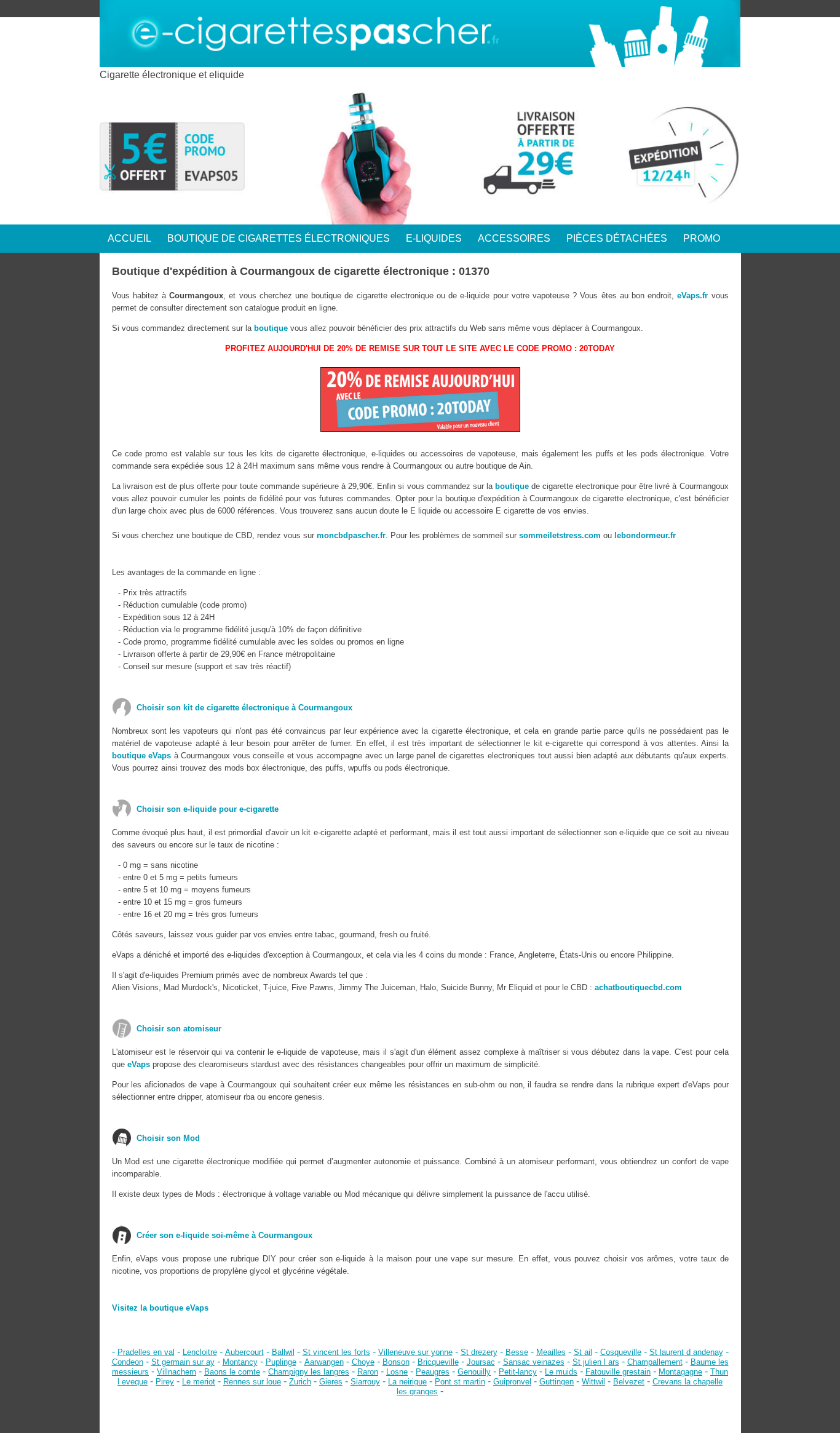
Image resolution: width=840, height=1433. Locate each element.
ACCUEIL (129, 238)
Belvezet (628, 1381)
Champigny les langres (308, 1371)
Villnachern (176, 1371)
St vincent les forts (336, 1352)
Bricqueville (438, 1362)
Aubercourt (244, 1352)
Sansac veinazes (534, 1362)
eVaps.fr (692, 295)
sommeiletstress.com (560, 535)
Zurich (300, 1381)
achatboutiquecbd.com (638, 987)
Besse (516, 1352)
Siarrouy (365, 1381)
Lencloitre (200, 1352)
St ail (583, 1352)
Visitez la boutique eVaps (160, 1307)
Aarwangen (324, 1362)
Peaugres (433, 1371)
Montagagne (680, 1371)
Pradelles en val (146, 1352)
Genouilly (474, 1371)
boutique (271, 328)
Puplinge (281, 1362)
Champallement (655, 1362)
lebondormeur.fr (645, 535)
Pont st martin (460, 1381)
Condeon (127, 1362)
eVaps (138, 1064)
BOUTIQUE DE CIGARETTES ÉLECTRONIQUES (278, 238)
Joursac (481, 1362)
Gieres (331, 1381)
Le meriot (198, 1381)
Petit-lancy (518, 1371)
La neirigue (407, 1381)
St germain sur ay (183, 1362)
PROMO (701, 238)
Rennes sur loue (252, 1381)
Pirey (165, 1381)
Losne (397, 1371)
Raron (367, 1371)
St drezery (479, 1352)
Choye (363, 1362)
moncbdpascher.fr (351, 535)
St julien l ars (596, 1362)
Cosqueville (620, 1352)
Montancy (240, 1362)
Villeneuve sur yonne (415, 1352)
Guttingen (556, 1381)
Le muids (561, 1371)
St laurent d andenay (686, 1352)
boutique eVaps (142, 755)
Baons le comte (232, 1371)
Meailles (551, 1352)
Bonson (396, 1362)
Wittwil (593, 1381)
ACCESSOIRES (514, 238)
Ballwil (283, 1352)
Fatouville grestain (618, 1371)
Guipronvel (512, 1381)
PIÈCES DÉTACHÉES (616, 238)
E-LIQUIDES (434, 238)
